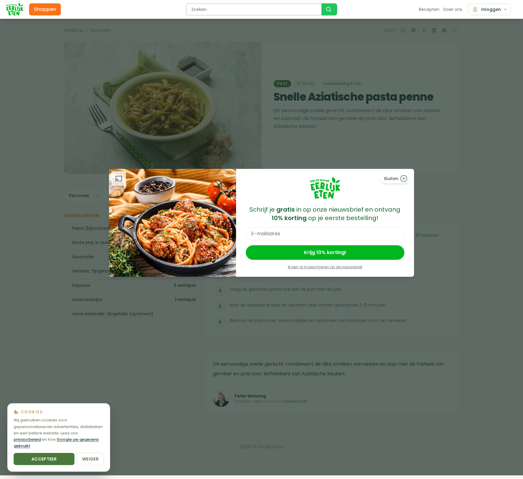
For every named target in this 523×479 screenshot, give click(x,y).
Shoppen (45, 9)
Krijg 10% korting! (325, 252)
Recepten (429, 9)
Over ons (452, 9)
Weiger (90, 459)
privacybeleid (27, 439)
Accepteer (44, 459)
